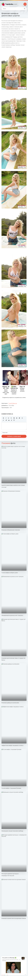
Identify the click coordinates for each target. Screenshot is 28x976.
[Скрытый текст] (6, 420)
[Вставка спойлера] (14, 420)
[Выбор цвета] (3, 420)
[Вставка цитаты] (9, 420)
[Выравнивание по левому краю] (14, 418)
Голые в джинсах (12, 403)
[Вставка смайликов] (22, 418)
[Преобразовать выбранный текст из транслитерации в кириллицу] (11, 420)
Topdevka (11, 4)
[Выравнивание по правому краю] (19, 418)
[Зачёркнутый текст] (11, 418)
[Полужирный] (3, 418)
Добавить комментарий (14, 436)
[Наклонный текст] (6, 418)
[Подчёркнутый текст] (8, 418)
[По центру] (17, 418)
